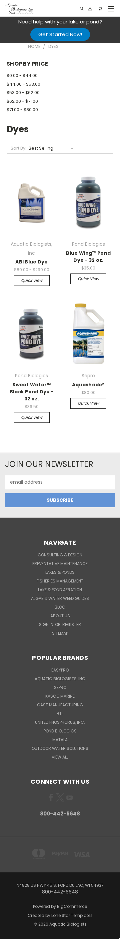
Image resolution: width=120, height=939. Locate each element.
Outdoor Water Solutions (60, 748)
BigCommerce (72, 906)
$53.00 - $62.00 (23, 92)
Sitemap (60, 633)
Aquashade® (88, 384)
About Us (60, 616)
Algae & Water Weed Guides (60, 598)
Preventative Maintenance (60, 563)
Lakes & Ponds (60, 572)
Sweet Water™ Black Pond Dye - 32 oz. (32, 391)
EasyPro (60, 670)
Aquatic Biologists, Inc (60, 679)
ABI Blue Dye (31, 261)
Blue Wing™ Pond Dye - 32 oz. (88, 256)
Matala (60, 739)
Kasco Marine (60, 696)
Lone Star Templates (72, 915)
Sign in (46, 624)
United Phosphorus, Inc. (60, 722)
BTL (60, 713)
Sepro (60, 687)
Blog (60, 607)
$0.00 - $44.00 (22, 75)
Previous (10, 932)
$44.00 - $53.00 (23, 84)
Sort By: (18, 148)
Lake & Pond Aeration (60, 590)
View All (60, 757)
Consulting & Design (60, 555)
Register (71, 624)
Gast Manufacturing (60, 705)
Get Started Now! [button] (60, 34)
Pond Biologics (60, 731)
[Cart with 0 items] (100, 8)
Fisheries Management (60, 581)
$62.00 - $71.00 (22, 101)
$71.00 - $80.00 (22, 109)
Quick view (31, 280)
